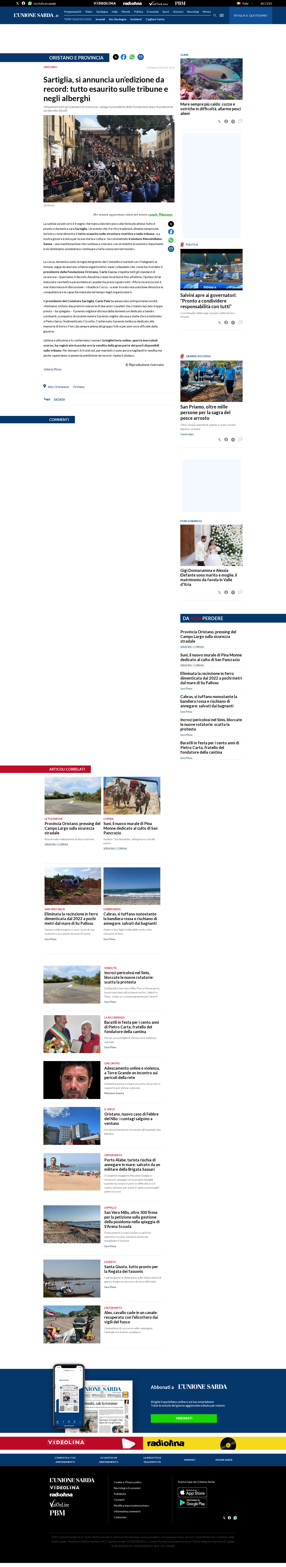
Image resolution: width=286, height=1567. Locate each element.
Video (88, 11)
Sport (165, 11)
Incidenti (136, 19)
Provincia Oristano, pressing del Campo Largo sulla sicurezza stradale (208, 636)
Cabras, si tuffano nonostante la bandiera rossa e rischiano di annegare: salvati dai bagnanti (208, 701)
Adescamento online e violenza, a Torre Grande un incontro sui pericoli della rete (132, 1073)
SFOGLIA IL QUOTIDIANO (251, 15)
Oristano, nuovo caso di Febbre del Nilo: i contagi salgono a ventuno (131, 1119)
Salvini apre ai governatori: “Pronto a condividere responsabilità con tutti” (208, 300)
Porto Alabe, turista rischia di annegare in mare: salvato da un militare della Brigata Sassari (132, 1165)
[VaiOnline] (158, 3)
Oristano (79, 386)
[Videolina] (104, 3)
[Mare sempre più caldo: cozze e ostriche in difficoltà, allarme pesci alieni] (211, 79)
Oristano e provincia (76, 57)
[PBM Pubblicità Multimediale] (180, 3)
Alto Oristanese (58, 386)
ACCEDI (266, 3)
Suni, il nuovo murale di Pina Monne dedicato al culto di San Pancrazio (211, 657)
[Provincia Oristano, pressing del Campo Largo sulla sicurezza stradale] (73, 796)
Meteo (207, 11)
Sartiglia (59, 399)
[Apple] (207, 1492)
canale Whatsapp (160, 214)
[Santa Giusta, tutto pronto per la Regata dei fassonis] (71, 1279)
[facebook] (23, 3)
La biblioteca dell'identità (152, 1459)
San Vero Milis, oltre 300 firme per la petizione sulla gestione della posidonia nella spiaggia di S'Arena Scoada (132, 1219)
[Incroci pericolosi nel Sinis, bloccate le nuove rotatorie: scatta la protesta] (71, 985)
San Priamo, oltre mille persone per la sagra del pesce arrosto (205, 412)
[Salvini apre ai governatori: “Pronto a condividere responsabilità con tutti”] (211, 269)
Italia (115, 11)
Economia (153, 11)
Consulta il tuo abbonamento (65, 1459)
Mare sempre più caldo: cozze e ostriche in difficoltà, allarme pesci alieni (210, 109)
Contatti (119, 1499)
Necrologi (193, 11)
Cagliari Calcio (155, 19)
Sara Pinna (186, 688)
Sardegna (102, 11)
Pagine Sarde (224, 1459)
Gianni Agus (187, 434)
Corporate (120, 1517)
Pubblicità (120, 1493)
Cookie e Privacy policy (127, 1482)
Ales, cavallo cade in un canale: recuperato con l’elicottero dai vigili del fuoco (131, 1317)
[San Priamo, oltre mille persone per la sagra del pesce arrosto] (211, 381)
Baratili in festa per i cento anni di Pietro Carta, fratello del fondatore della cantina (209, 747)
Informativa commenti (127, 1511)
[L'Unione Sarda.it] (36, 15)
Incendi (100, 19)
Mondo (126, 11)
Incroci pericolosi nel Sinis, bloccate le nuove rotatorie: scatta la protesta (211, 724)
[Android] (207, 1503)
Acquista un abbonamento (108, 1459)
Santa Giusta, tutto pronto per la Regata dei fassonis (131, 1269)
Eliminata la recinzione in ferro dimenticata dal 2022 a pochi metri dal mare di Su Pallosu (211, 678)
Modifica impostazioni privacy (131, 1505)
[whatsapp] (29, 3)
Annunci (178, 11)
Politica (138, 11)
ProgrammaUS (72, 11)
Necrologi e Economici (127, 1488)
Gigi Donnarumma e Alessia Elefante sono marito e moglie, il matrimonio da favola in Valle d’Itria (208, 577)
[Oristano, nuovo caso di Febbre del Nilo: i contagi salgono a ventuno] (71, 1126)
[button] (116, 57)
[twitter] (17, 3)
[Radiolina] (132, 3)
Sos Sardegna (117, 19)
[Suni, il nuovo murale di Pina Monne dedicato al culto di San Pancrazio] (132, 796)
